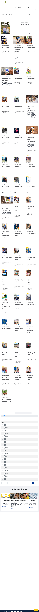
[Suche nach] (30, 413)
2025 (7, 427)
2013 (7, 461)
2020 (7, 441)
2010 (7, 470)
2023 (7, 433)
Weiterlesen (4, 506)
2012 (7, 464)
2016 (7, 453)
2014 (7, 459)
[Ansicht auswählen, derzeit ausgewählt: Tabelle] (33, 413)
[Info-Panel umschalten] (36, 413)
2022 (7, 436)
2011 (7, 467)
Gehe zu (12, 508)
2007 (7, 479)
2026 (7, 424)
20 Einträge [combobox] (4, 483)
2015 (7, 456)
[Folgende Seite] (37, 483)
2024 (7, 430)
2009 (7, 473)
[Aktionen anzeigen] (36, 425)
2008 (7, 476)
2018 (7, 447)
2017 (7, 450)
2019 (7, 444)
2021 (7, 439)
